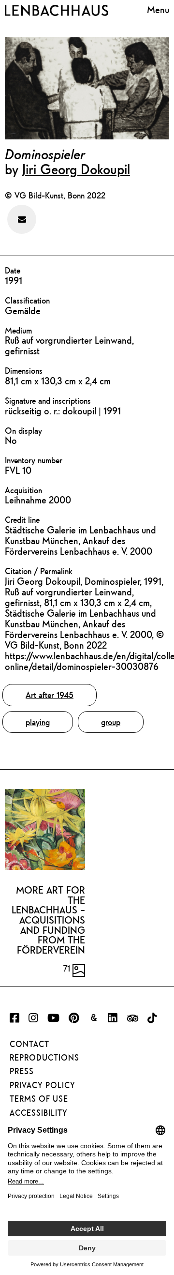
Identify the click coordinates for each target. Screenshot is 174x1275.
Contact (29, 1044)
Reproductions (44, 1057)
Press (22, 1071)
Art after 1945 (49, 695)
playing (38, 722)
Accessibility (39, 1112)
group (110, 722)
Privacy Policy (42, 1085)
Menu (158, 9)
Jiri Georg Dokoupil (76, 169)
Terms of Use (39, 1098)
